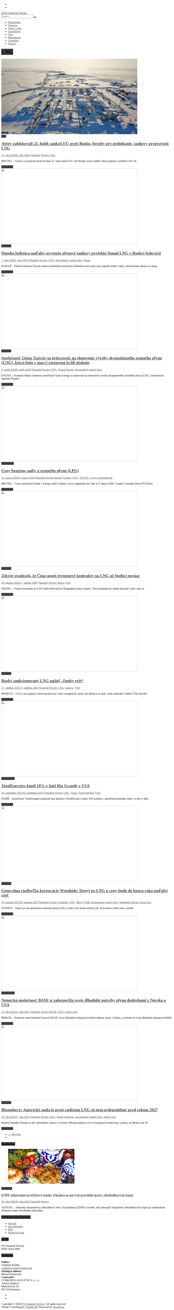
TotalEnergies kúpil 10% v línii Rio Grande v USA (45, 785)
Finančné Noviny (40, 155)
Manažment (14, 37)
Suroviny (6, 245)
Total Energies (86, 792)
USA (77, 687)
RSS (10, 1229)
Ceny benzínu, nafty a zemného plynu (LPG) (40, 470)
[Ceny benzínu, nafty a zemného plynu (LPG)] (69, 460)
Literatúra (13, 40)
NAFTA (84, 477)
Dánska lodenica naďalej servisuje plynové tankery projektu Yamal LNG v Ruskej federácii (81, 253)
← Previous (14, 1134)
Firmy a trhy (14, 28)
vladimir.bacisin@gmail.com (16, 1268)
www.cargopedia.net (101, 477)
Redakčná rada (16, 1232)
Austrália (63, 902)
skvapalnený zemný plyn (68, 260)
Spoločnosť (14, 31)
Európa (67, 477)
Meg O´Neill (83, 902)
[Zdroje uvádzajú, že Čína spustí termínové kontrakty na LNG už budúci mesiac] (69, 565)
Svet (10, 34)
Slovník (12, 1223)
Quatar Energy (66, 369)
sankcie (69, 687)
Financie (12, 25)
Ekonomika (14, 22)
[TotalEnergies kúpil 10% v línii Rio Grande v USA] (69, 775)
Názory (12, 43)
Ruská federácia (65, 1117)
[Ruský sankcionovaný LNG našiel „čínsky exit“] (69, 670)
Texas (74, 792)
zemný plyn (71, 1011)
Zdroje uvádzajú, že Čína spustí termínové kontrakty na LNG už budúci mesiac (70, 575)
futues (60, 582)
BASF (53, 1011)
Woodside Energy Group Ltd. (135, 902)
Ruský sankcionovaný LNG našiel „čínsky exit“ (42, 680)
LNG (52, 155)
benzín (58, 477)
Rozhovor (6, 1188)
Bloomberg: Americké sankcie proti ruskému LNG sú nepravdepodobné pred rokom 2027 (79, 1110)
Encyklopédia (15, 1226)
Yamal (86, 260)
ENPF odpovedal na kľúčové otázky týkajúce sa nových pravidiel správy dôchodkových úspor (67, 1195)
